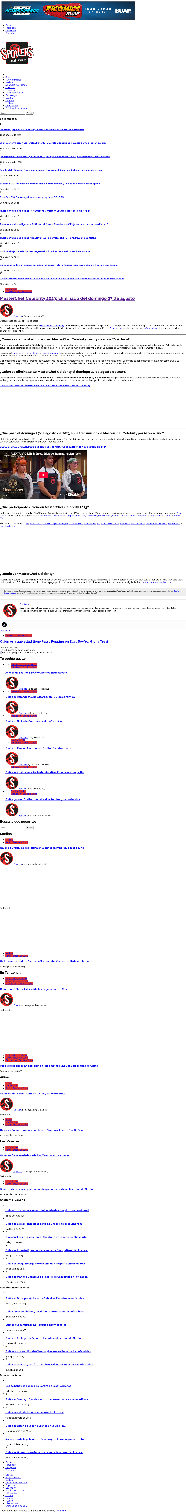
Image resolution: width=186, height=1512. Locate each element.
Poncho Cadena (50, 353)
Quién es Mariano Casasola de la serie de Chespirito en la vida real (46, 1276)
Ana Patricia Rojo (48, 515)
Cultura (9, 98)
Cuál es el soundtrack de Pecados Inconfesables (35, 1324)
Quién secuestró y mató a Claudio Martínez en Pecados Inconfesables (49, 1364)
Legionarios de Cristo (16, 978)
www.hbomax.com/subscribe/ (156, 582)
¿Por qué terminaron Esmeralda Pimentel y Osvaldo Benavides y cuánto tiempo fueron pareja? (53, 143)
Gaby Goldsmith (89, 515)
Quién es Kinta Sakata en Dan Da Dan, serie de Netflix (33, 1093)
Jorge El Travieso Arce (108, 523)
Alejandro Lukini (34, 523)
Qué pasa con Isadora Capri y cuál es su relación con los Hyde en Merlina (45, 961)
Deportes (10, 87)
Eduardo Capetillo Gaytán (55, 523)
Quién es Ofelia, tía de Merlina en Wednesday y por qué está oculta (42, 847)
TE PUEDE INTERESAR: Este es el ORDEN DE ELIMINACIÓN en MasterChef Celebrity (45, 385)
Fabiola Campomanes (69, 515)
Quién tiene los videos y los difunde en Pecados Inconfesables (44, 1311)
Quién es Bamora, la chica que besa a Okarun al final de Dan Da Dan (41, 1130)
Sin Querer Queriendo (16, 85)
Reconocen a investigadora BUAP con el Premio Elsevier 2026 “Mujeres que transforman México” (54, 224)
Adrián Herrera (32, 353)
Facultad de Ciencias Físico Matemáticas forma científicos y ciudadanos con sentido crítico (51, 170)
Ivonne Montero (120, 515)
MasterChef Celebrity (52, 325)
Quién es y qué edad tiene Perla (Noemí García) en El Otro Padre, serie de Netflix (45, 211)
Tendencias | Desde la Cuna (19, 983)
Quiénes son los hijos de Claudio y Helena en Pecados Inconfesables (48, 1351)
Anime (8, 1083)
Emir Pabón (90, 523)
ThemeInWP (62, 1510)
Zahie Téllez (18, 353)
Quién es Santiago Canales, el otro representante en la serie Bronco (47, 1399)
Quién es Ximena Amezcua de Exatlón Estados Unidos (38, 748)
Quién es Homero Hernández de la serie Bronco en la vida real (44, 1452)
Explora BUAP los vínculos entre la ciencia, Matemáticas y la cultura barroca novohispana (50, 183)
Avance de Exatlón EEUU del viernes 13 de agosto (36, 672)
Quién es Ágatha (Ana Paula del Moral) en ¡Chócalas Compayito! (44, 772)
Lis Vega (151, 515)
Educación (10, 90)
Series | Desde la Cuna (16, 842)
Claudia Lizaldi (152, 328)
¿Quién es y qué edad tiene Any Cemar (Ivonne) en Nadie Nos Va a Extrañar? (42, 129)
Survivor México (13, 79)
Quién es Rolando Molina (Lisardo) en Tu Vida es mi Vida (40, 696)
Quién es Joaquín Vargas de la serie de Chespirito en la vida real (45, 1263)
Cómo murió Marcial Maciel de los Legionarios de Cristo (34, 989)
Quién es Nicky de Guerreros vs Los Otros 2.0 (33, 721)
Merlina (9, 82)
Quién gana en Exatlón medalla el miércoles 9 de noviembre (42, 799)
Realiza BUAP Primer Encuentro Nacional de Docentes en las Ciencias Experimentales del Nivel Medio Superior (62, 278)
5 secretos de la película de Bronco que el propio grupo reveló (44, 1438)
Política (9, 103)
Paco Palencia (138, 523)
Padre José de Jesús (156, 523)
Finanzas (9, 100)
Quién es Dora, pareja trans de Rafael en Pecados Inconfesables (45, 1298)
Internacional (11, 105)
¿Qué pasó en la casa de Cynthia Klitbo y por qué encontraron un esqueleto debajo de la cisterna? (55, 156)
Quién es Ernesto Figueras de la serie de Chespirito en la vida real (46, 1250)
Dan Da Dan (11, 1085)
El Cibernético (76, 523)
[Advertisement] (81, 408)
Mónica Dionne (163, 515)
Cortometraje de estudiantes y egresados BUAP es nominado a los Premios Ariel (45, 251)
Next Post (5, 630)
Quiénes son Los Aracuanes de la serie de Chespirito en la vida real (47, 1210)
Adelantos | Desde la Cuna (24, 664)
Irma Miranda (104, 515)
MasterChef (11, 289)
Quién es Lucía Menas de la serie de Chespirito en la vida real (43, 1223)
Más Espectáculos (14, 92)
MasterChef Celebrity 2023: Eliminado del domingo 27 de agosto (67, 298)
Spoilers (9, 77)
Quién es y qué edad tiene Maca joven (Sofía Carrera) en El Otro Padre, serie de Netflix (48, 238)
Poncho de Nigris (8, 526)
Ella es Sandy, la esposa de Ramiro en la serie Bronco (38, 1385)
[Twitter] (4, 624)
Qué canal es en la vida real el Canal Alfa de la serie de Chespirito (46, 1236)
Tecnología (11, 95)
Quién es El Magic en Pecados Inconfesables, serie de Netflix (43, 1338)
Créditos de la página (16, 108)
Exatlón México (18, 791)
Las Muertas (11, 1147)
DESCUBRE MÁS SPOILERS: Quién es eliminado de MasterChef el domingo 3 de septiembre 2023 (53, 447)
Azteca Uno (116, 328)
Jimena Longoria (137, 515)
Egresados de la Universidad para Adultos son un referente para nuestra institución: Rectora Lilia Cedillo (59, 265)
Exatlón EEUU (18, 740)
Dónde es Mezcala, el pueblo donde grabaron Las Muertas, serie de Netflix (46, 1189)
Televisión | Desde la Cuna (18, 291)
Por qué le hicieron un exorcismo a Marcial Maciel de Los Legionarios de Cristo (49, 1065)
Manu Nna (125, 523)
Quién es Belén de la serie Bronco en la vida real (35, 1425)
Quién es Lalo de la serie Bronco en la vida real (34, 1412)
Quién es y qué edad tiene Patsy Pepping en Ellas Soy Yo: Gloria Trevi (54, 641)
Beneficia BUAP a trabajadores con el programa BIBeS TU (32, 197)
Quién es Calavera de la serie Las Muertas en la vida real (35, 1155)
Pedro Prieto (174, 523)
